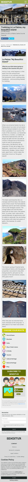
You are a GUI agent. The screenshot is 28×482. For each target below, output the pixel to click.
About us (14, 447)
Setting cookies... (14, 480)
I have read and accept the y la (14, 426)
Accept (14, 477)
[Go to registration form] (14, 387)
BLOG (10, 44)
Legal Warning (17, 425)
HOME (7, 44)
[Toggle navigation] (25, 1)
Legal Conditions (14, 453)
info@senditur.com (21, 403)
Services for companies (14, 450)
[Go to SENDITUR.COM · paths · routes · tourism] (6, 1)
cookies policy (18, 471)
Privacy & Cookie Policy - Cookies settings (14, 456)
